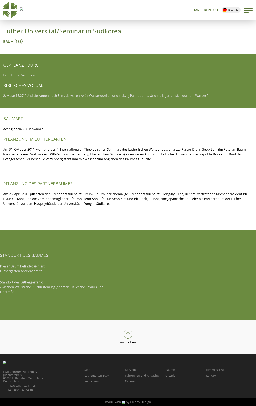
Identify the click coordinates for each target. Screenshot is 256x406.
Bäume (170, 370)
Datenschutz (133, 381)
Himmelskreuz (215, 370)
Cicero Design (140, 402)
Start (196, 10)
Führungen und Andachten (143, 375)
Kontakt (211, 10)
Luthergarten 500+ (96, 375)
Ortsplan (171, 375)
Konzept (130, 370)
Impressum (92, 381)
